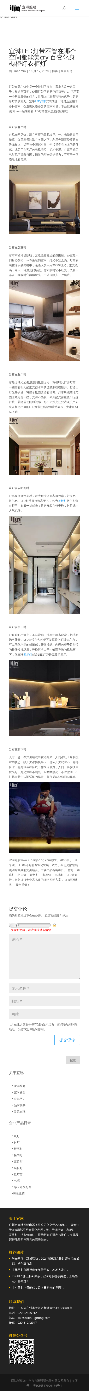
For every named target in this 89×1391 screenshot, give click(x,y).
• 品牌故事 (18, 1105)
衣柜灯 (62, 501)
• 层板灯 (17, 1168)
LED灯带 (40, 101)
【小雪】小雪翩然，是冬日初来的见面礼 (38, 1287)
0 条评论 (66, 71)
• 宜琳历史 (18, 1099)
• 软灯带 (17, 1174)
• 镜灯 (16, 1136)
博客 (55, 71)
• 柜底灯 (17, 1149)
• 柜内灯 (17, 1155)
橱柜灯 (27, 654)
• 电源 (16, 1181)
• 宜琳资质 (18, 1092)
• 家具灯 (17, 1161)
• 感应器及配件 (21, 1187)
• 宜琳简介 (18, 1086)
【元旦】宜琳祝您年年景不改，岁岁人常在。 (41, 1270)
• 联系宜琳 (18, 1112)
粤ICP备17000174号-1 (48, 1385)
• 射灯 (16, 1142)
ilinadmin (19, 71)
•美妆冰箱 (18, 1193)
